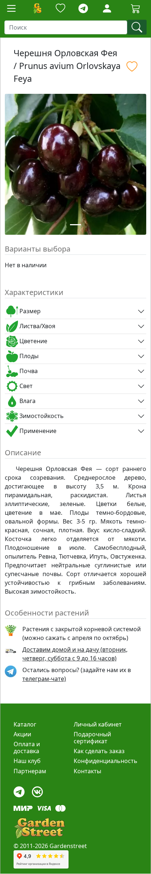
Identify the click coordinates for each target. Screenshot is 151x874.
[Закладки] (60, 8)
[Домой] (37, 8)
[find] (137, 27)
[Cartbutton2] (135, 8)
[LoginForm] (107, 8)
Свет (25, 386)
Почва (28, 371)
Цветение (32, 341)
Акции (22, 734)
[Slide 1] (75, 225)
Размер (29, 311)
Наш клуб (27, 761)
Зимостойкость (41, 416)
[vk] (37, 790)
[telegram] (83, 8)
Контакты (87, 771)
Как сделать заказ (99, 751)
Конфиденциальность (105, 761)
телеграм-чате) (44, 679)
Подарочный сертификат (92, 737)
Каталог (25, 724)
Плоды (28, 356)
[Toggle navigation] (11, 8)
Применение (37, 431)
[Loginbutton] (107, 8)
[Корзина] (136, 8)
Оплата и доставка (27, 747)
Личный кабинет (98, 724)
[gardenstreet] (39, 828)
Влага (27, 401)
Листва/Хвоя (36, 326)
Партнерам (30, 771)
